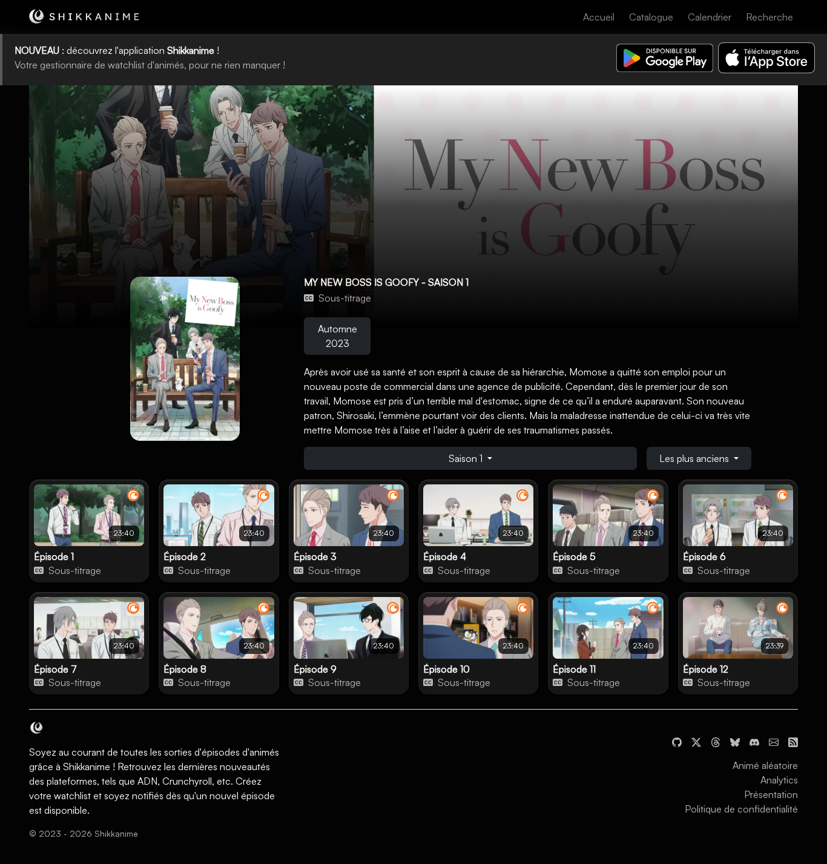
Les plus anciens (695, 458)
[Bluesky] (735, 741)
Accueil (598, 17)
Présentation (771, 794)
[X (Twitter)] (696, 741)
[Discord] (754, 741)
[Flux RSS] (793, 741)
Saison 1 (467, 458)
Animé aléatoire (765, 765)
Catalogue (651, 17)
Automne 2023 (337, 336)
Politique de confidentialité (741, 809)
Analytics (779, 780)
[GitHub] (677, 741)
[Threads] (715, 741)
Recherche (769, 17)
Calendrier (709, 17)
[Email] (774, 741)
